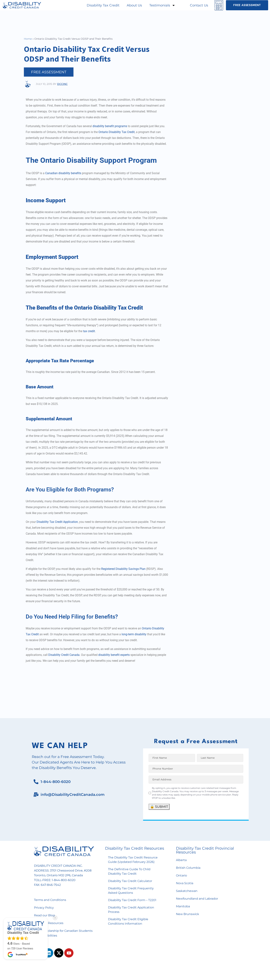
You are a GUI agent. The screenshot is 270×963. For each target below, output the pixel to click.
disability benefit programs (110, 126)
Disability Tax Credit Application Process (131, 910)
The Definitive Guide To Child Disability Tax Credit (129, 871)
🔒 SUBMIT (159, 807)
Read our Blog (44, 915)
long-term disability (134, 634)
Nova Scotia (184, 883)
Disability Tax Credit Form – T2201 (132, 900)
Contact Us (199, 5)
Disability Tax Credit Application (57, 522)
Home (28, 38)
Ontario (181, 875)
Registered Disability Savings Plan (123, 569)
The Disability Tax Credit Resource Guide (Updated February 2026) (133, 860)
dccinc (62, 84)
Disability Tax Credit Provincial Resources (205, 850)
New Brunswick (187, 914)
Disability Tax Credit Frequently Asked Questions (131, 890)
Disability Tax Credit (103, 5)
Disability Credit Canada (64, 655)
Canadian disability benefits (63, 173)
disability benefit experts (114, 655)
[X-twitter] (58, 952)
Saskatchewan (186, 891)
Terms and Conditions (50, 900)
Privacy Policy (44, 907)
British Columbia (188, 867)
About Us (134, 5)
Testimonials (159, 5)
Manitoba (183, 906)
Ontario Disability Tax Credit (116, 132)
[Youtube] (68, 952)
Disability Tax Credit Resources (134, 848)
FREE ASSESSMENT (48, 72)
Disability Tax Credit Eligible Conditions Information (128, 921)
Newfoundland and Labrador (197, 898)
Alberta (181, 860)
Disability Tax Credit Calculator (130, 881)
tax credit (89, 331)
